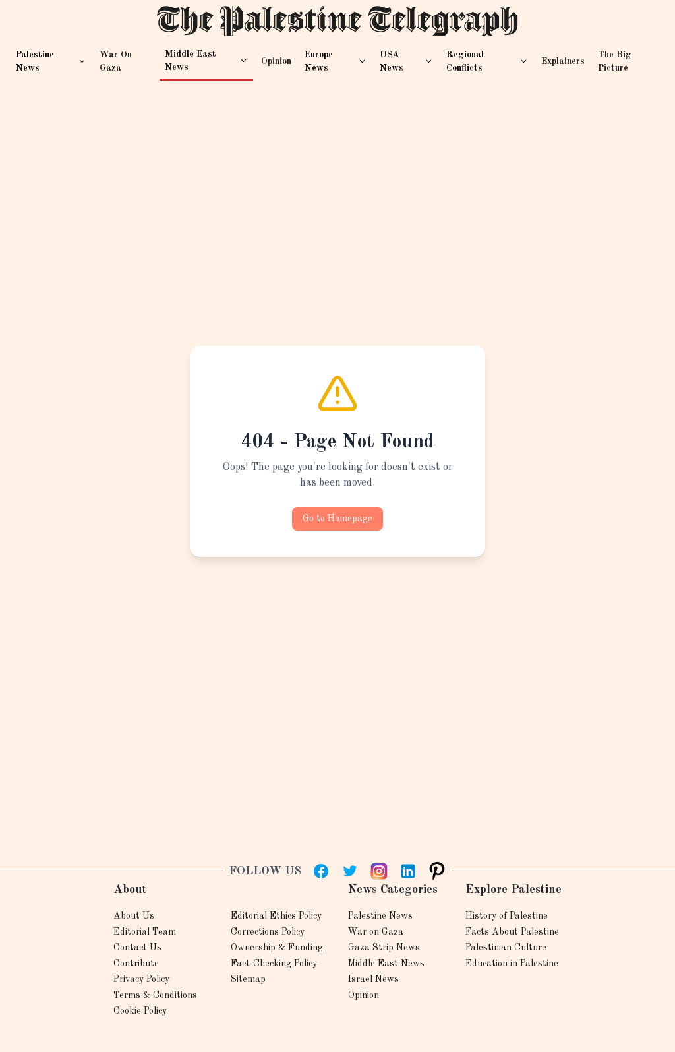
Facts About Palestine (512, 932)
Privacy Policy (141, 979)
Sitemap (248, 979)
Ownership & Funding (277, 947)
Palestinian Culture (505, 947)
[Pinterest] (437, 871)
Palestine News (380, 916)
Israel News (373, 979)
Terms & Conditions (155, 995)
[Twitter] (350, 871)
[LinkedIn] (408, 871)
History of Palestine (506, 916)
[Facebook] (321, 871)
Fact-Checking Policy (274, 963)
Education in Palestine (511, 963)
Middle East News (386, 963)
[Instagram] (379, 871)
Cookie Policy (140, 1011)
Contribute (136, 963)
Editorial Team (144, 932)
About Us (133, 916)
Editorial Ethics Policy (276, 916)
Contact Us (137, 947)
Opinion (363, 995)
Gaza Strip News (384, 947)
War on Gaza (375, 932)
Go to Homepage (337, 518)
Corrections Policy (268, 932)
